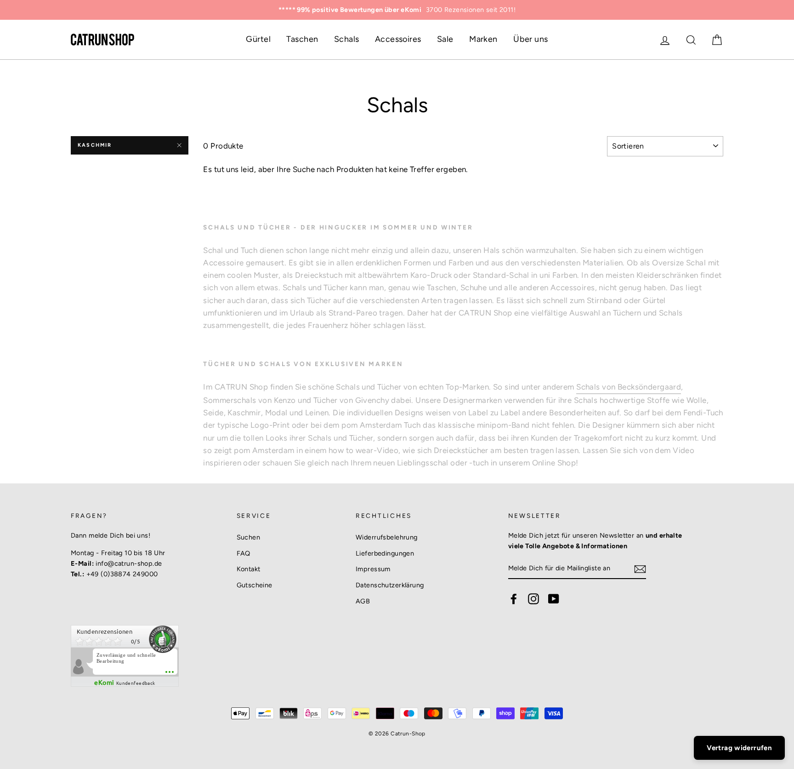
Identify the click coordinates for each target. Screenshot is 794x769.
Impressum (373, 569)
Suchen (249, 537)
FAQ (243, 553)
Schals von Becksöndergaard (628, 386)
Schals (346, 39)
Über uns (530, 39)
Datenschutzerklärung (390, 585)
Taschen (302, 39)
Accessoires (398, 39)
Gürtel (258, 39)
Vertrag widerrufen (739, 748)
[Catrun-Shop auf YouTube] (553, 598)
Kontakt (249, 569)
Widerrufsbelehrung (387, 537)
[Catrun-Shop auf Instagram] (533, 598)
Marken (483, 39)
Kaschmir (95, 145)
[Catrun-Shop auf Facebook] (513, 598)
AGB (363, 601)
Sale (445, 39)
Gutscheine (254, 585)
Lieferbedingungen (385, 553)
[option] (397, 10)
